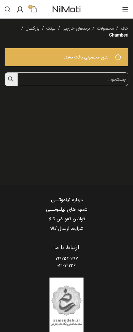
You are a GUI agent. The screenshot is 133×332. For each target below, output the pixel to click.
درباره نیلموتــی (67, 199)
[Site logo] (66, 9)
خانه (124, 28)
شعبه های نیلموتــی (67, 209)
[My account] (20, 9)
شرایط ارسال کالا (67, 228)
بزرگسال (33, 28)
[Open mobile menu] (125, 9)
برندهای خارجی (76, 28)
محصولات (105, 28)
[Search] (8, 9)
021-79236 (66, 265)
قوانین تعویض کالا (67, 219)
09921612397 (66, 258)
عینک (51, 28)
